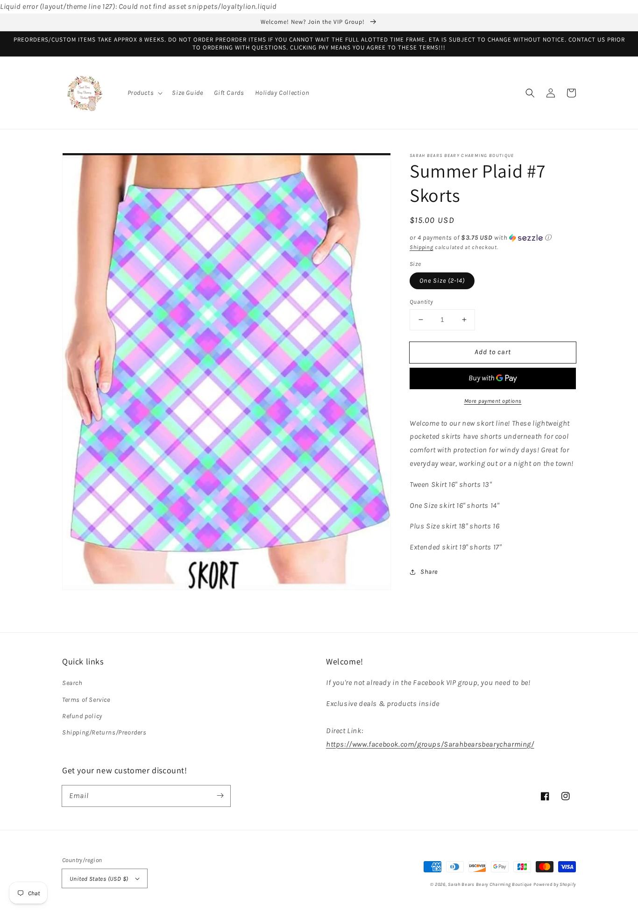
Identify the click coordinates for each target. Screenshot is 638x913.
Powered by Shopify (554, 884)
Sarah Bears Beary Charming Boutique (490, 884)
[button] (144, 93)
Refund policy (82, 716)
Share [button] (429, 572)
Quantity (421, 301)
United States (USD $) (99, 878)
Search (72, 683)
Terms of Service (86, 700)
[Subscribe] (220, 795)
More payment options (493, 401)
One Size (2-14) (442, 281)
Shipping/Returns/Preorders (104, 732)
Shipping (421, 247)
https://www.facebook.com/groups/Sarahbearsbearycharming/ (430, 744)
